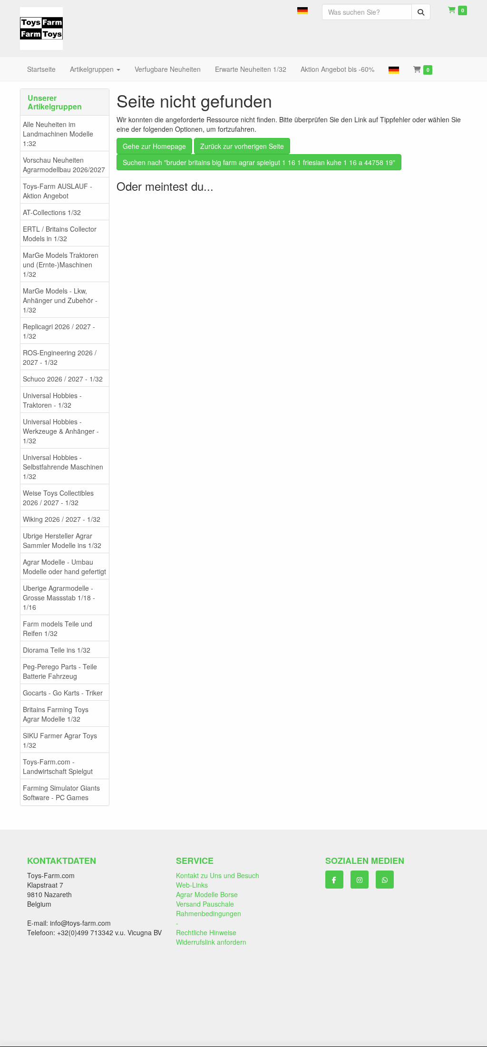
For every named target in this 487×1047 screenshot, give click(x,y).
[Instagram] (360, 880)
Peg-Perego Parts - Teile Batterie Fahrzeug (60, 671)
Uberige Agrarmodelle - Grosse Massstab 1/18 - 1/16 (59, 597)
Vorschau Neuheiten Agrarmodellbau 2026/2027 (64, 164)
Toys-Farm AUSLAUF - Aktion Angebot (57, 190)
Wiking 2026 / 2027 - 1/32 (61, 519)
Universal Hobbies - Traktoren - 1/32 (52, 400)
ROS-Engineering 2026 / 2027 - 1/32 (60, 357)
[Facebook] (334, 880)
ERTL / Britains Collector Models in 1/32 (60, 233)
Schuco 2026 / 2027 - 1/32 (63, 378)
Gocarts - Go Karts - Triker (63, 692)
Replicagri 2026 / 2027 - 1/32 (59, 331)
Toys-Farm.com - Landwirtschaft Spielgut (58, 766)
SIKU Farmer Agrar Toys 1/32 (60, 740)
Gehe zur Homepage (154, 146)
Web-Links (192, 885)
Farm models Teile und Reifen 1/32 (57, 628)
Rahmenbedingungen (208, 913)
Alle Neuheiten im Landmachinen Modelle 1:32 (58, 133)
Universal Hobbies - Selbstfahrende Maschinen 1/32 (63, 466)
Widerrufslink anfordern (211, 942)
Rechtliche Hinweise (206, 932)
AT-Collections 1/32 (52, 212)
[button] (302, 9)
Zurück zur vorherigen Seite (242, 146)
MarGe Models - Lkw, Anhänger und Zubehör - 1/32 (60, 300)
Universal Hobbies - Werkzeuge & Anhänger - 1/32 (61, 431)
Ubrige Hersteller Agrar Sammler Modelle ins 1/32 (62, 540)
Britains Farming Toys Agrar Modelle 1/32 (55, 714)
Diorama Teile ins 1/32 (56, 650)
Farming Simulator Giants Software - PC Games (61, 792)
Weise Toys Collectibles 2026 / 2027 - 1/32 (58, 497)
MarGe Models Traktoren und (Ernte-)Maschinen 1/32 (60, 264)
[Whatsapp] (385, 880)
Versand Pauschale (205, 904)
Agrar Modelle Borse (207, 894)
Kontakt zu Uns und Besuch (217, 875)
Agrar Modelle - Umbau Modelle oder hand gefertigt (64, 566)
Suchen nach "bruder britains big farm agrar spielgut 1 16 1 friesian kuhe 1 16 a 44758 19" (259, 162)
